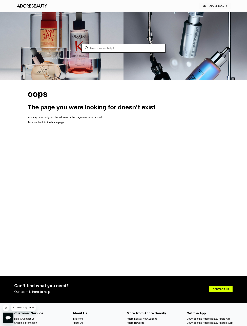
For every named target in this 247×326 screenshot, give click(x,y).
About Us (78, 322)
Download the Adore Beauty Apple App (209, 318)
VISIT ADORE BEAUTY (215, 5)
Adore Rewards (135, 322)
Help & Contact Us (24, 318)
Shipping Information (25, 322)
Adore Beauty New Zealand (142, 318)
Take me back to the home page (46, 122)
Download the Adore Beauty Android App (210, 322)
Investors (78, 318)
